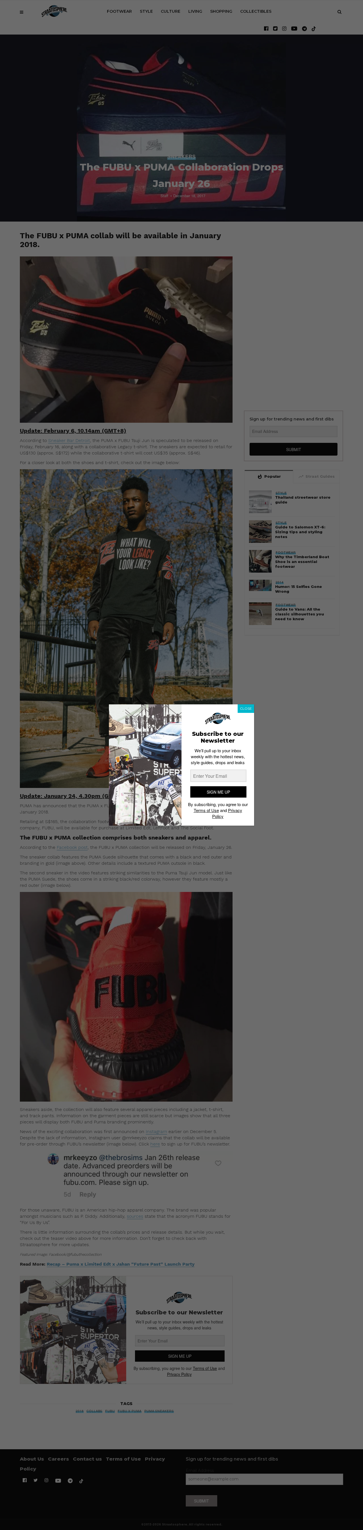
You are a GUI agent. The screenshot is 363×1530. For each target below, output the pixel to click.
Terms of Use (206, 810)
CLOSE (246, 708)
